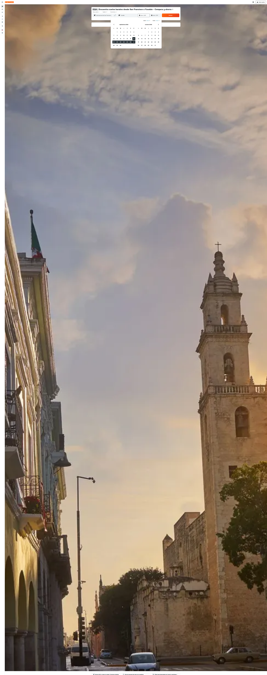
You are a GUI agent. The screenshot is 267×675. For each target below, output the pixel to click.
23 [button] (120, 42)
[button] (2, 2)
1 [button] (148, 32)
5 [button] (130, 32)
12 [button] (130, 35)
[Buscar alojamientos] (2, 9)
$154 (95, 9)
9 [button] (120, 35)
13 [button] (133, 35)
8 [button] (117, 35)
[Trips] (2, 26)
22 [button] (117, 42)
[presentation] (172, 9)
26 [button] (130, 42)
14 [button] (113, 38)
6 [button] (141, 35)
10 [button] (123, 35)
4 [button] (127, 32)
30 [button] (120, 45)
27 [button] (133, 42)
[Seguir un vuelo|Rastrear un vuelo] (2, 19)
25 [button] (127, 42)
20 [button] (134, 38)
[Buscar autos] (2, 12)
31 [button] (155, 45)
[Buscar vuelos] (2, 6)
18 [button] (127, 38)
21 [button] (113, 42)
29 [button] (117, 45)
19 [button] (130, 38)
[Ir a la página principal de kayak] (9, 2)
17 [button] (123, 38)
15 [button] (117, 38)
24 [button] (123, 42)
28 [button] (113, 45)
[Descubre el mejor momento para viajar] (2, 22)
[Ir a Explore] (2, 16)
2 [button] (120, 32)
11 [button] (127, 35)
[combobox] (96, 12)
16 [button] (120, 38)
